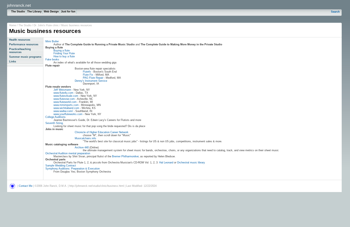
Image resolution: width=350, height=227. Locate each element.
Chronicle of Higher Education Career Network (101, 132)
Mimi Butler (52, 41)
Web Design (51, 11)
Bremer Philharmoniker (125, 156)
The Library (34, 11)
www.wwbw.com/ (63, 111)
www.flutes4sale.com (65, 95)
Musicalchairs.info (85, 138)
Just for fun (68, 11)
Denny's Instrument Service (91, 80)
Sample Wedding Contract (60, 165)
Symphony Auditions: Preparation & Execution (72, 168)
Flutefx (87, 71)
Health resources (19, 39)
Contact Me (25, 185)
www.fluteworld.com (65, 101)
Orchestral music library (191, 162)
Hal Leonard (166, 162)
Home (12, 25)
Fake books (52, 59)
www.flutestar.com (64, 98)
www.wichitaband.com (66, 108)
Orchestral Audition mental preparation (67, 153)
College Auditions (55, 116)
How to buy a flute (64, 56)
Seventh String (54, 123)
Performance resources (23, 44)
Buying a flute (61, 50)
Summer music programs (25, 56)
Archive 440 (82, 147)
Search (335, 11)
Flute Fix (88, 74)
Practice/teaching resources (20, 51)
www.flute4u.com (63, 92)
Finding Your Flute (64, 53)
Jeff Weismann (62, 89)
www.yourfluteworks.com (67, 114)
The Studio (18, 11)
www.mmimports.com (66, 104)
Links (12, 61)
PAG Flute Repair (93, 77)
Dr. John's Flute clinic (47, 25)
